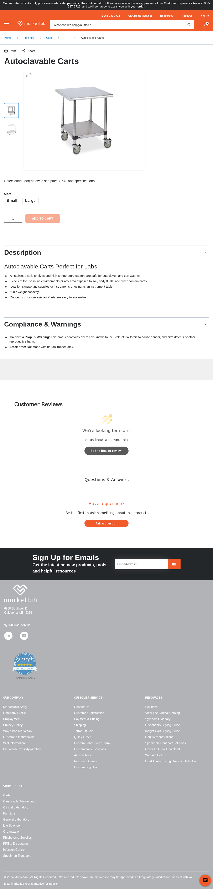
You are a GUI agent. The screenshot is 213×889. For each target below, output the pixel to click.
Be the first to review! (106, 450)
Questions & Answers (106, 479)
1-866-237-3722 (19, 625)
